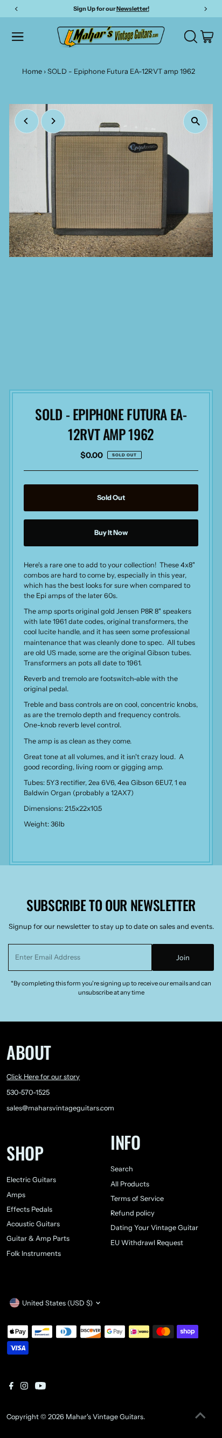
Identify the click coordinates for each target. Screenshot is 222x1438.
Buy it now (111, 533)
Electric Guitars (31, 1180)
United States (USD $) (57, 1303)
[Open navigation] (31, 36)
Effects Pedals (29, 1209)
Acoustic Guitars (33, 1224)
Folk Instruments (33, 1253)
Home (32, 71)
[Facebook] (11, 1387)
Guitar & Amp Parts (38, 1238)
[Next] (53, 121)
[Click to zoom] (195, 121)
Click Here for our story (43, 1077)
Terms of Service (137, 1198)
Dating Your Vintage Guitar (154, 1228)
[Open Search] (190, 36)
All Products (129, 1184)
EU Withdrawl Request (146, 1243)
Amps (15, 1195)
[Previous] (27, 121)
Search (121, 1169)
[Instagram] (24, 1387)
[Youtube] (40, 1387)
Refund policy (132, 1213)
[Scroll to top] (200, 1416)
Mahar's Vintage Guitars (104, 1417)
